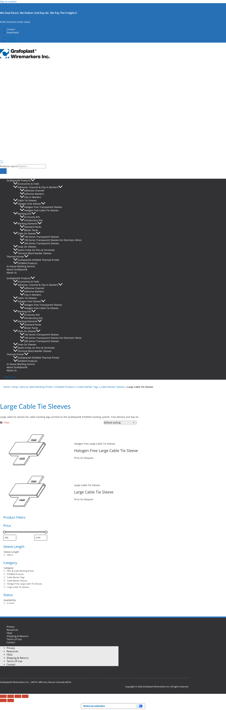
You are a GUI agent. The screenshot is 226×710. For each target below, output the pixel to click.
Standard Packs (32, 226)
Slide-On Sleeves (27, 233)
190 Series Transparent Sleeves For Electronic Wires (53, 240)
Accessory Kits (32, 216)
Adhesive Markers (34, 193)
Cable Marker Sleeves (113, 386)
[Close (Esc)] (25, 696)
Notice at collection (94, 706)
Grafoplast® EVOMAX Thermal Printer (38, 259)
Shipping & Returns (17, 636)
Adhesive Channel (34, 190)
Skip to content (8, 1)
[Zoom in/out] (3, 696)
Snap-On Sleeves (27, 246)
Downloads (13, 32)
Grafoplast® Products (19, 180)
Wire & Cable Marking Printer (36, 386)
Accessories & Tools (28, 183)
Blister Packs (31, 230)
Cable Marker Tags (88, 386)
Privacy (10, 626)
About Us (12, 272)
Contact (11, 29)
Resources (12, 629)
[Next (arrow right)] (10, 700)
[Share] (18, 696)
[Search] (3, 171)
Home (6, 386)
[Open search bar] (1, 162)
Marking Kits (24, 213)
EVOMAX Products (27, 263)
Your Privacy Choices (122, 706)
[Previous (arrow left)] (3, 700)
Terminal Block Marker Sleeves (34, 253)
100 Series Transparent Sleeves (41, 236)
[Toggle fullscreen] (10, 696)
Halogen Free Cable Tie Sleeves (41, 210)
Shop (15, 386)
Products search (9, 166)
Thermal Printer (15, 256)
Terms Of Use (14, 639)
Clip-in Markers (32, 197)
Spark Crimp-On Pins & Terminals (36, 250)
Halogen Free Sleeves (29, 203)
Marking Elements (28, 223)
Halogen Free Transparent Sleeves (43, 207)
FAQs (9, 633)
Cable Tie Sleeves (27, 200)
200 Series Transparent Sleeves (41, 243)
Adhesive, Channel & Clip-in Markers (38, 187)
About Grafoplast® (17, 269)
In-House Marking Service (21, 266)
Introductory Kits (33, 220)
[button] (33, 180)
